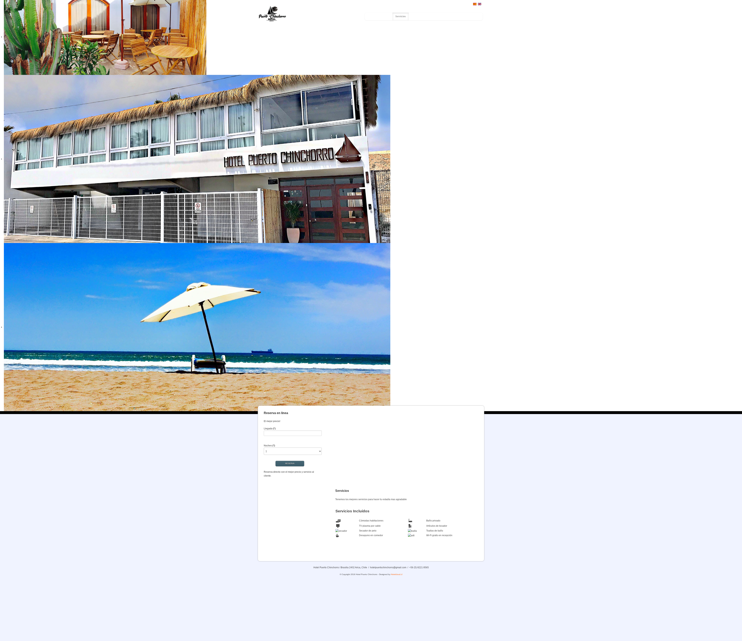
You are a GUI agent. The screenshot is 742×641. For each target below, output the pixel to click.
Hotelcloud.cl (396, 574)
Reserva (469, 16)
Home (374, 16)
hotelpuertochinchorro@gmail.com (388, 567)
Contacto (454, 16)
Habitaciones (419, 16)
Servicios (400, 16)
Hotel (387, 16)
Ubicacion (437, 16)
